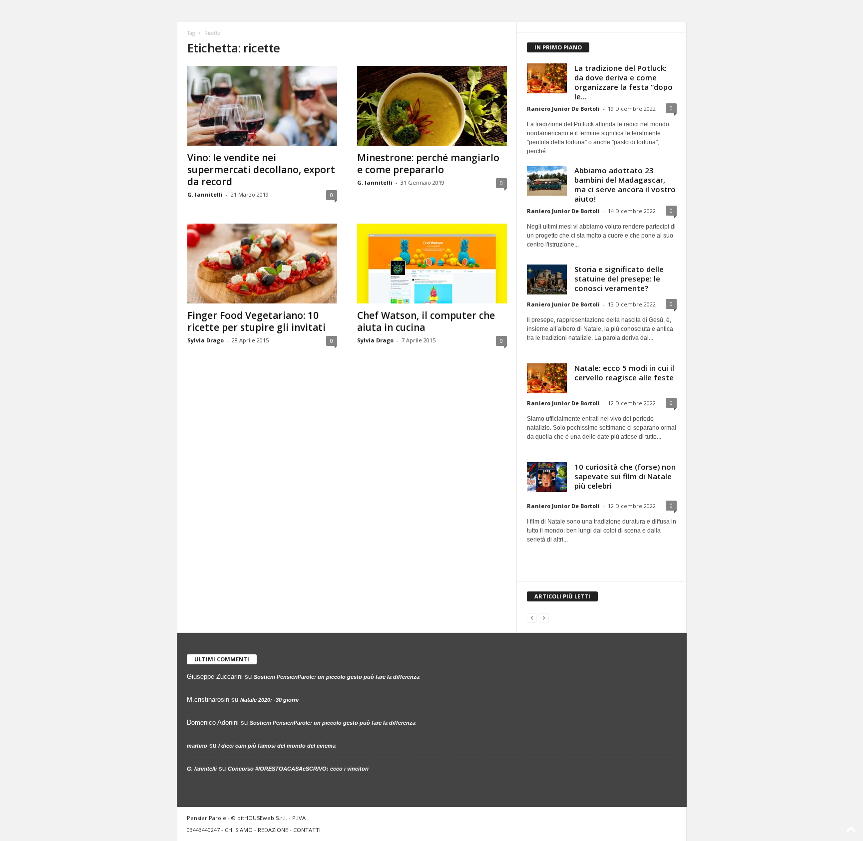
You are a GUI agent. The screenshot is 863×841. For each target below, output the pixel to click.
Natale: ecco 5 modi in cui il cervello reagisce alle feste (624, 372)
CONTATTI (307, 830)
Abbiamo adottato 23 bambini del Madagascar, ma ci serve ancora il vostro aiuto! (625, 184)
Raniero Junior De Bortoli (563, 108)
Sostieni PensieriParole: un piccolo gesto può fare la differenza (337, 677)
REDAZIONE (273, 830)
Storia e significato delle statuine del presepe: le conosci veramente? (619, 278)
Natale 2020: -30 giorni (269, 700)
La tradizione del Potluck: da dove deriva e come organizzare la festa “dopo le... (623, 82)
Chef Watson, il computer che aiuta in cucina (426, 321)
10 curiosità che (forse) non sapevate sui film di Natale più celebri (625, 476)
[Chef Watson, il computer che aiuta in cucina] (432, 263)
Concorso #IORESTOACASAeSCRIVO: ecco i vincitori (298, 769)
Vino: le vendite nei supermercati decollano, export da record (261, 169)
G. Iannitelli (205, 194)
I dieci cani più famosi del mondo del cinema (277, 746)
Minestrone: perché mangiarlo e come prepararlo (428, 163)
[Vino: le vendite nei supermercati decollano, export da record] (262, 106)
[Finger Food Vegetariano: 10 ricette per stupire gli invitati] (262, 263)
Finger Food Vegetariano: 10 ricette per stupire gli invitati (256, 321)
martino (197, 746)
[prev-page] (532, 617)
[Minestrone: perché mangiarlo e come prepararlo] (432, 106)
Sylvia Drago (205, 340)
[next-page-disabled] (544, 617)
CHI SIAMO (239, 830)
